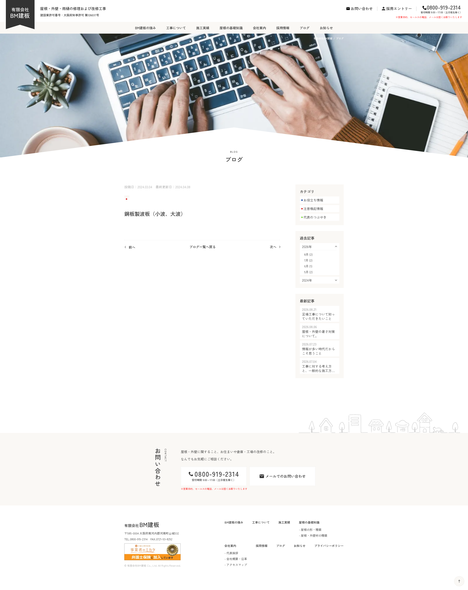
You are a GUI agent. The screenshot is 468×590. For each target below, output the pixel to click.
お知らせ (326, 27)
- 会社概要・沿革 (235, 559)
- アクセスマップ (235, 564)
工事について (176, 27)
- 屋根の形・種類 (310, 529)
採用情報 (282, 27)
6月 (306, 266)
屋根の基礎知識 (231, 27)
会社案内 (259, 27)
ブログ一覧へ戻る (202, 246)
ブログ (305, 27)
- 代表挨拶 (231, 553)
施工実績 (202, 27)
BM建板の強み (145, 27)
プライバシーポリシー (329, 545)
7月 (306, 260)
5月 (306, 272)
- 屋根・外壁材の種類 (313, 535)
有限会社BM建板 (323, 38)
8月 (306, 254)
